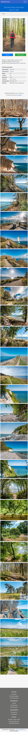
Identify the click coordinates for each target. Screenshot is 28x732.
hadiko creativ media (14, 719)
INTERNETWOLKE (14, 723)
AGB (15, 703)
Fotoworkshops (14, 696)
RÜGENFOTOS (5, 2)
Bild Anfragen (20, 54)
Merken (7, 54)
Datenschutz (15, 707)
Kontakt (15, 694)
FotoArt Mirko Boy (14, 721)
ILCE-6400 (12, 69)
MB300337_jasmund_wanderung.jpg (17, 82)
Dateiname (4, 82)
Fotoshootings (14, 698)
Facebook (14, 712)
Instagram (14, 714)
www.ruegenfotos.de (21, 729)
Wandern (3, 13)
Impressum (14, 705)
